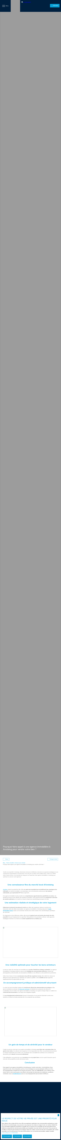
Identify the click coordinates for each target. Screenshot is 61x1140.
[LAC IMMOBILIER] (32, 6)
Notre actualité (10, 862)
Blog (4, 862)
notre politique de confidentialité (10, 1132)
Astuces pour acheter (20, 862)
